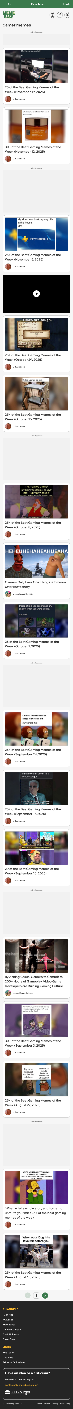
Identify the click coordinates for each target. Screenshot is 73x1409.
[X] (67, 15)
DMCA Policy (65, 1404)
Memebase (37, 4)
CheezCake (9, 1339)
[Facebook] (60, 15)
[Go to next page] (45, 1295)
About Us (8, 1357)
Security (55, 1404)
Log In (66, 4)
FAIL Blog (8, 1319)
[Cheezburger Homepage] (36, 1393)
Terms (39, 1404)
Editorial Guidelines (14, 1362)
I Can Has (8, 1314)
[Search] (9, 4)
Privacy (47, 1404)
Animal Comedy (12, 1329)
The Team (8, 1352)
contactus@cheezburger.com (21, 1384)
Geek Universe (11, 1334)
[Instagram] (52, 15)
